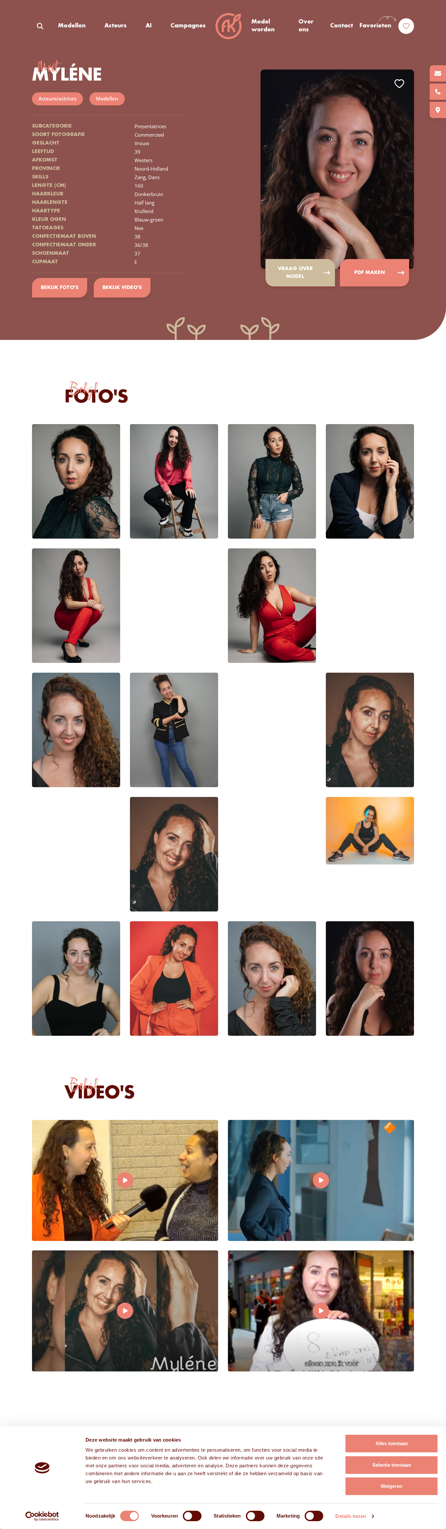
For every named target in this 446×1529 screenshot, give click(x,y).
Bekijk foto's (59, 287)
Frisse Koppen (228, 26)
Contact (341, 26)
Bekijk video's (122, 287)
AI (148, 26)
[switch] (192, 1516)
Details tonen (350, 1516)
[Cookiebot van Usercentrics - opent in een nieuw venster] (42, 1516)
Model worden (263, 26)
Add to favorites (399, 83)
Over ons (305, 26)
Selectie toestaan (391, 1465)
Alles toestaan (391, 1443)
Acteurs (115, 26)
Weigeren (391, 1486)
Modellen (72, 26)
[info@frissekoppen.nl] (438, 73)
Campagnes (188, 26)
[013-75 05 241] (438, 92)
